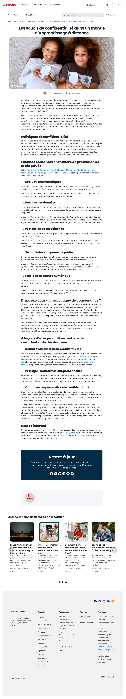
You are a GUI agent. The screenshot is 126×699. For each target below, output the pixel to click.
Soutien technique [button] (91, 5)
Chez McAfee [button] (31, 15)
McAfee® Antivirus (45, 636)
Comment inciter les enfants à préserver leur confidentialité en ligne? (76, 549)
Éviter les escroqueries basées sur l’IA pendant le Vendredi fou (49, 549)
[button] (107, 4)
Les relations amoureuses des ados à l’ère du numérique (103, 548)
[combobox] (112, 15)
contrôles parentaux (85, 356)
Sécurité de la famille (22, 21)
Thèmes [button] (17, 15)
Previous (11, 550)
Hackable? (87, 435)
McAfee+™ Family (45, 625)
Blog (9, 21)
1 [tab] (59, 582)
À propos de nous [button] (39, 5)
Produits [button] (25, 5)
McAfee (49, 430)
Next (114, 550)
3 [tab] (66, 582)
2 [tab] (63, 582)
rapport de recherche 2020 (41, 115)
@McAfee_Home (68, 433)
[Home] (9, 15)
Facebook (54, 438)
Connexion (116, 5)
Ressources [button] (55, 5)
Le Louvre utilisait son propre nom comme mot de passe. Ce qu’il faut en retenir (21, 549)
